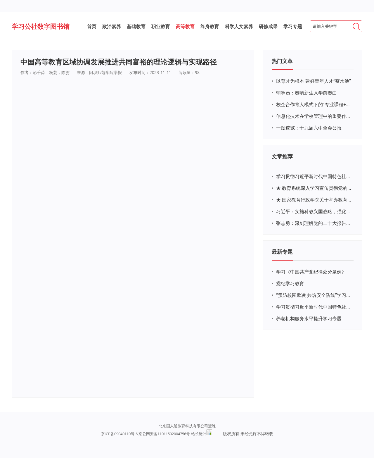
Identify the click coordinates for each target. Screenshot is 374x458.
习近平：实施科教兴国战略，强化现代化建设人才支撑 (314, 211)
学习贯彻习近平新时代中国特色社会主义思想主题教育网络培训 (314, 176)
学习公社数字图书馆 (41, 26)
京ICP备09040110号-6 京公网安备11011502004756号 (145, 433)
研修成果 (268, 26)
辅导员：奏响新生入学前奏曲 (306, 92)
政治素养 (111, 26)
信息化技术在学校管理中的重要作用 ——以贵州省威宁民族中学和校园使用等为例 (314, 116)
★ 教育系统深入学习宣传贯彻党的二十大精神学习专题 (314, 188)
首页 (91, 26)
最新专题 (282, 251)
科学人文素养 (239, 26)
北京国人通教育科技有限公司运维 (187, 425)
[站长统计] (209, 433)
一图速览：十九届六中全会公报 (309, 128)
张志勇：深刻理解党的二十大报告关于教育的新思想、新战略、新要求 (314, 223)
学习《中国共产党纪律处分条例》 (311, 271)
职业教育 (160, 26)
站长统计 (198, 433)
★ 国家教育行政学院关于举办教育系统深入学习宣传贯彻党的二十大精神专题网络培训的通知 (314, 200)
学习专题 (292, 26)
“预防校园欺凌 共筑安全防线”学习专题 (314, 295)
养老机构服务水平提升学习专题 (309, 318)
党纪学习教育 (290, 283)
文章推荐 (282, 156)
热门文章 (282, 60)
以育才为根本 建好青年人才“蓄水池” (313, 81)
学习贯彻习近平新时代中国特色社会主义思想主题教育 (314, 307)
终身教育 (209, 26)
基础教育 (136, 26)
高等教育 (185, 26)
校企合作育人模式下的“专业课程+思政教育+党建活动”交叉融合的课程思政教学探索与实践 (314, 104)
